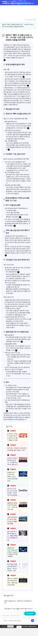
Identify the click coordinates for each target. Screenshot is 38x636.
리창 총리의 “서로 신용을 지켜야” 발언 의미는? (18, 608)
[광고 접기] (19, 627)
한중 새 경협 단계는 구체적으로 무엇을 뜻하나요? (18, 602)
